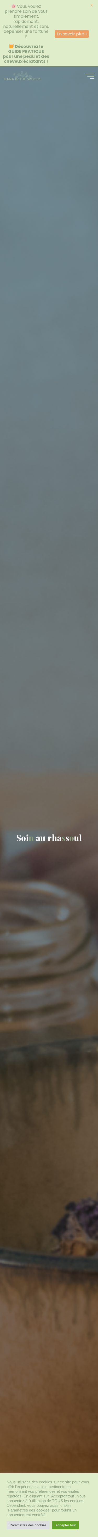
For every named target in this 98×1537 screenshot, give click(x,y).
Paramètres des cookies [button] (28, 1525)
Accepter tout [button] (65, 1525)
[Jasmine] (22, 76)
